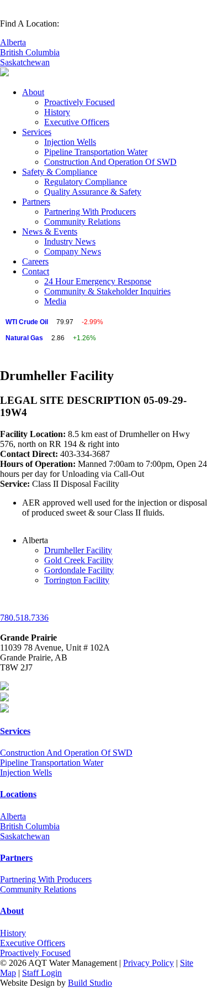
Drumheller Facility (78, 550)
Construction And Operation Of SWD (110, 162)
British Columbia (30, 52)
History (57, 112)
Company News (72, 251)
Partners (36, 201)
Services (36, 132)
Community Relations (82, 221)
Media (55, 301)
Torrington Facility (76, 580)
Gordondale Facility (79, 570)
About (33, 92)
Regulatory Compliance (85, 181)
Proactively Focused (79, 102)
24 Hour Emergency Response (97, 281)
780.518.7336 (24, 617)
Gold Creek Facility (78, 560)
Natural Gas (24, 338)
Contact (35, 271)
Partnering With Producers (90, 211)
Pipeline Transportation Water (95, 152)
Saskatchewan (25, 62)
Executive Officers (76, 122)
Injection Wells (70, 142)
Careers (35, 261)
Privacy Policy (148, 963)
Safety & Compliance (59, 171)
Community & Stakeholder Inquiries (107, 291)
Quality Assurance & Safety (92, 191)
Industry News (69, 241)
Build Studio (90, 982)
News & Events (49, 231)
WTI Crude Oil (27, 322)
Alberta (13, 42)
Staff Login (42, 972)
